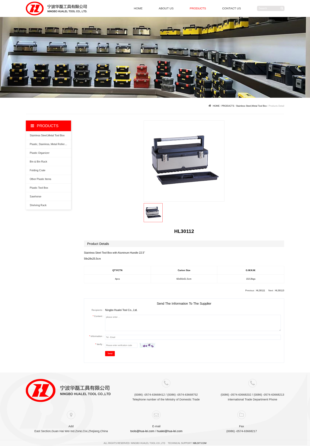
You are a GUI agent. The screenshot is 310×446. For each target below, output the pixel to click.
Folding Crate (37, 170)
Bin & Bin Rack (38, 161)
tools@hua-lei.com (142, 431)
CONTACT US (231, 8)
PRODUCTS (198, 8)
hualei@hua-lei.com (169, 431)
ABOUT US (166, 8)
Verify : (99, 344)
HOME (138, 8)
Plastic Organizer (39, 153)
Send (110, 353)
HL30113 (279, 290)
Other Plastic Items (40, 179)
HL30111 (260, 290)
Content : (98, 316)
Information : (96, 336)
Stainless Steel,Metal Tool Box (251, 106)
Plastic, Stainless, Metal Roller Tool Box (50, 144)
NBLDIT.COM (200, 443)
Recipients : (97, 310)
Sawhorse (35, 196)
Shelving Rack (38, 205)
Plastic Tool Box (39, 187)
